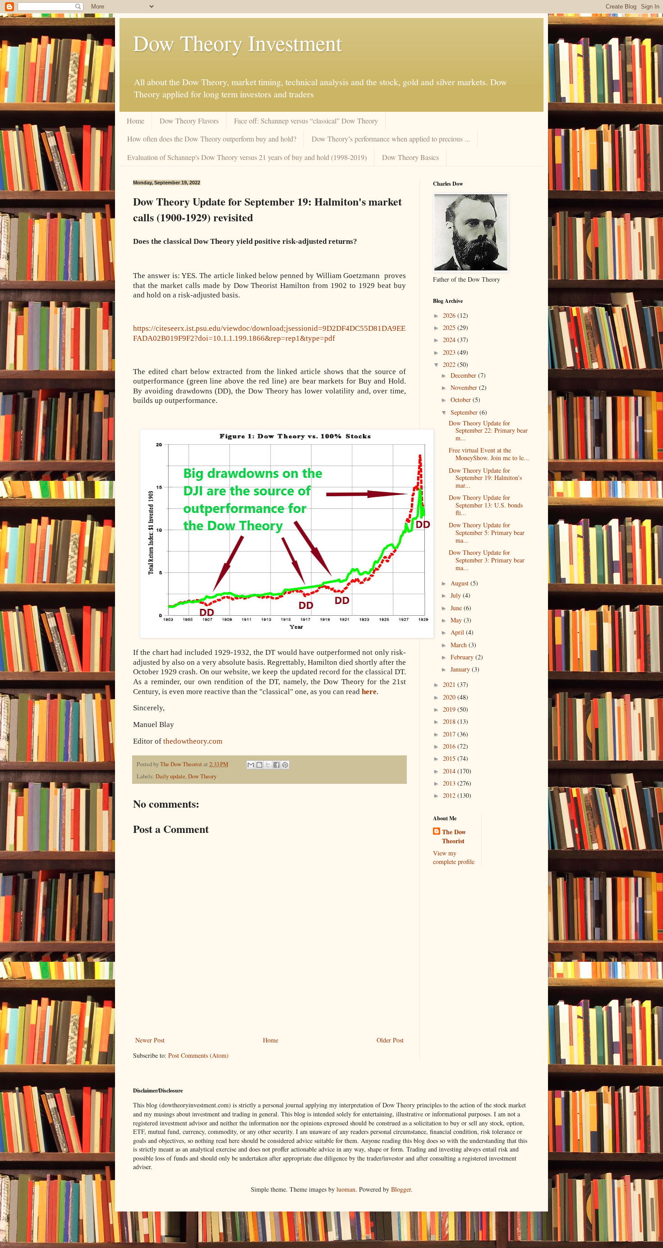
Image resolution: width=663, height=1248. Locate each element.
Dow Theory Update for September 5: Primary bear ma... (487, 532)
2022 (450, 364)
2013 (450, 783)
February (463, 657)
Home (135, 120)
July (457, 595)
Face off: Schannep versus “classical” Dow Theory (306, 120)
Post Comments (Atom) (198, 1055)
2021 (450, 684)
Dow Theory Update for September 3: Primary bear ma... (487, 560)
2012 (450, 795)
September (465, 412)
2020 (450, 697)
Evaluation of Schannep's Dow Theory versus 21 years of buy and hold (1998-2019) (247, 157)
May (457, 620)
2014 (450, 771)
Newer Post (150, 1040)
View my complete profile (453, 857)
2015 (450, 758)
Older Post (390, 1040)
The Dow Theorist (454, 836)
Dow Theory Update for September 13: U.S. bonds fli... (486, 505)
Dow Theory (202, 776)
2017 (450, 734)
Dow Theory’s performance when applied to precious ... (391, 138)
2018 (450, 721)
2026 (450, 315)
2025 (450, 327)
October (462, 399)
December (464, 375)
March (460, 644)
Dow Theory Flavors (189, 120)
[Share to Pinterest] (285, 764)
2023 (450, 352)
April (458, 632)
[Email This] (250, 764)
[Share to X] (267, 764)
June (457, 607)
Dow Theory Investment (237, 42)
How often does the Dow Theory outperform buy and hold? (211, 138)
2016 (450, 746)
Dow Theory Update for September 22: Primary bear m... (488, 431)
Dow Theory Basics (410, 157)
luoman (345, 1189)
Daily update (170, 776)
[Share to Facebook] (276, 764)
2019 (450, 709)
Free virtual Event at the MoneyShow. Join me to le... (489, 454)
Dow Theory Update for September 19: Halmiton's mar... (485, 478)
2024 (450, 339)
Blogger (401, 1189)
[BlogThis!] (259, 764)
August (460, 583)
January (461, 669)
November (465, 387)
